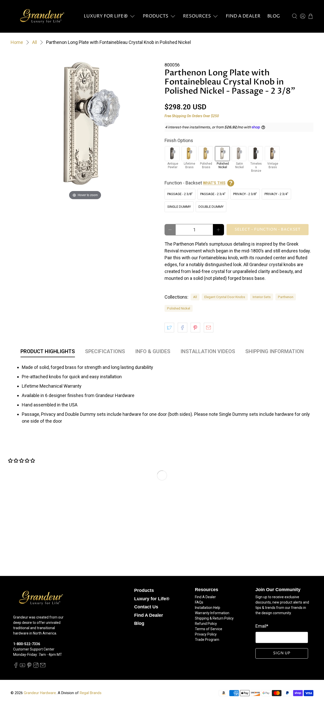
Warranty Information (212, 613)
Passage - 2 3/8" (180, 194)
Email (261, 626)
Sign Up (281, 653)
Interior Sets (262, 297)
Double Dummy (211, 207)
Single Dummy (179, 207)
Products (155, 16)
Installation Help (207, 608)
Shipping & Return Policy (214, 618)
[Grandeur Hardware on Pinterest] (29, 667)
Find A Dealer (243, 16)
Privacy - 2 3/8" (245, 194)
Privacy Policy (206, 634)
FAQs (199, 602)
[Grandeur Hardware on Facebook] (16, 667)
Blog (273, 16)
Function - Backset (195, 182)
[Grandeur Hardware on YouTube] (22, 667)
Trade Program (207, 640)
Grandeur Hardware (40, 693)
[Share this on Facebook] (182, 327)
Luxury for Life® (106, 16)
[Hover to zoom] (85, 126)
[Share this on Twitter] (169, 327)
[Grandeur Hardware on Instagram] (36, 667)
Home (17, 42)
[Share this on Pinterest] (195, 327)
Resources (197, 16)
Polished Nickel (178, 308)
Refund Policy (206, 624)
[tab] (48, 352)
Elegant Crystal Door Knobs (224, 297)
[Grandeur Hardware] (42, 16)
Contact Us (146, 606)
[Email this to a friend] (208, 327)
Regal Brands (91, 693)
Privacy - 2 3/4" (276, 194)
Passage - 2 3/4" (213, 194)
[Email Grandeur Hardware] (43, 667)
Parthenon (285, 297)
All (34, 42)
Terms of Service (208, 629)
